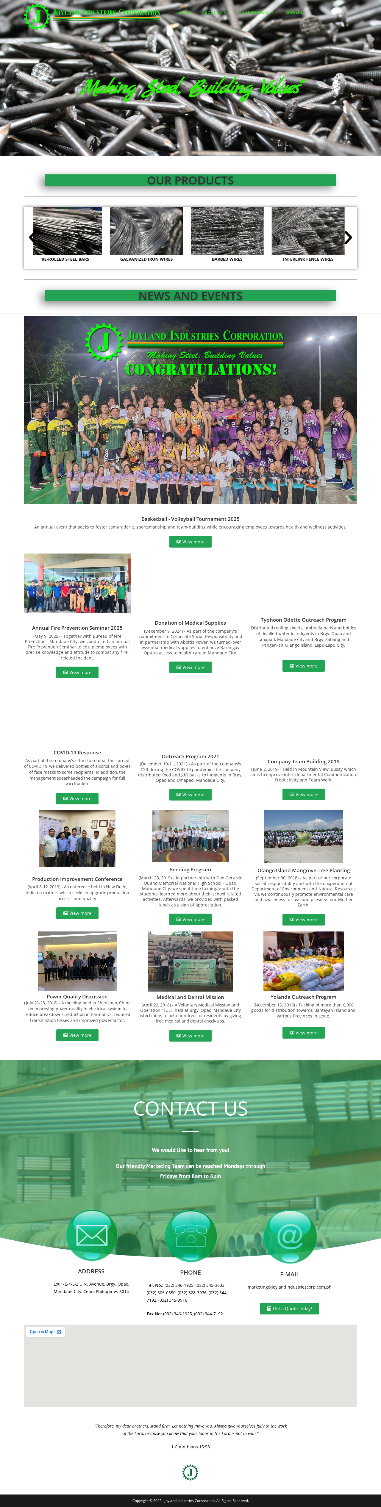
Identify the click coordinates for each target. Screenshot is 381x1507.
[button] (33, 238)
